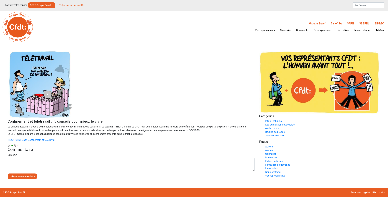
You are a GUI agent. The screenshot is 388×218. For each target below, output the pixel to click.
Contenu (12, 155)
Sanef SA (336, 23)
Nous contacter (362, 30)
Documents (302, 30)
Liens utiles (343, 30)
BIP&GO (379, 23)
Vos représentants (265, 30)
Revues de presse (275, 131)
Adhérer (380, 30)
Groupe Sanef (317, 23)
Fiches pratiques (322, 30)
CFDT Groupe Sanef (41, 5)
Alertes (269, 150)
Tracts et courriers (274, 135)
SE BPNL (364, 23)
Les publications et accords (280, 124)
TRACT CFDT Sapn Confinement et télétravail (31, 140)
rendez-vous (272, 128)
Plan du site (378, 192)
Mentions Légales (360, 192)
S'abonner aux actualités (72, 5)
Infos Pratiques (273, 121)
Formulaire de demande (277, 164)
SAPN (350, 23)
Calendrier (285, 30)
